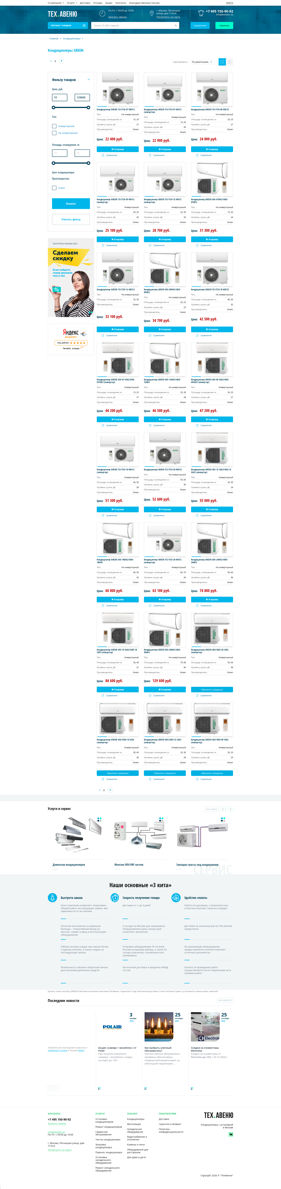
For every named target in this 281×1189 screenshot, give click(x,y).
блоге (81, 1050)
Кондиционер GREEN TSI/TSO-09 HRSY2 (210, 109)
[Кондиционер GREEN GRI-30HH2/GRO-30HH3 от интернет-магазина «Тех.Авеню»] (165, 630)
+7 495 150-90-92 (219, 11)
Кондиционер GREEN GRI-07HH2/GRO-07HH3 (209, 201)
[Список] (229, 62)
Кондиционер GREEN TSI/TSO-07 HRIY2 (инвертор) (162, 111)
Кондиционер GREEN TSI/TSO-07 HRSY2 (116, 109)
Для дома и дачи (136, 1157)
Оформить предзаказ (212, 689)
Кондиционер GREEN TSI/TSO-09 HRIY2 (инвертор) (115, 201)
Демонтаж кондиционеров (69, 865)
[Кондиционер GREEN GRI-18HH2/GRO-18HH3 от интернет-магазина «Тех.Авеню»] (118, 540)
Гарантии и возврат (170, 1124)
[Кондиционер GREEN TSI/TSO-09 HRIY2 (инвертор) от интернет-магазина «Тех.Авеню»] (118, 179)
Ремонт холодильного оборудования (107, 1169)
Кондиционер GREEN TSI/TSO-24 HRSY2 (163, 469)
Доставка (164, 1119)
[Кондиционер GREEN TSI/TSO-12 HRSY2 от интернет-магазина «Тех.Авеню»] (118, 269)
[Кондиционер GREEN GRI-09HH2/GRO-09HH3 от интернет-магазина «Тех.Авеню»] (165, 269)
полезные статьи (57, 1050)
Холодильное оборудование (135, 1130)
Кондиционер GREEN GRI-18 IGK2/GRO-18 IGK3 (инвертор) (117, 651)
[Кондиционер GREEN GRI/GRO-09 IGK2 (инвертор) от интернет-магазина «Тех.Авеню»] (212, 720)
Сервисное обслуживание (103, 1133)
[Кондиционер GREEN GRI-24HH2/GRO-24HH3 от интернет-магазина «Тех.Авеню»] (212, 540)
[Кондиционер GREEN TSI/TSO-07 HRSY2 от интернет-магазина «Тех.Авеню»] (118, 89)
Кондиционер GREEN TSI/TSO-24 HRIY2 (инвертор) (162, 561)
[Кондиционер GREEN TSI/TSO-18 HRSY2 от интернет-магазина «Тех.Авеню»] (212, 269)
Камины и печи (136, 1144)
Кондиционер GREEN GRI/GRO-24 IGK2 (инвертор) (209, 651)
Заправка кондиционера (103, 1146)
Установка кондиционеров (104, 1120)
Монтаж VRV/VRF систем (128, 865)
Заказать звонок (57, 1123)
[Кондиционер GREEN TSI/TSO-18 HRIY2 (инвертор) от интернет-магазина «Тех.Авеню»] (118, 449)
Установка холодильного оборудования (103, 1160)
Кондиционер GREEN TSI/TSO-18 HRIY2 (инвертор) (115, 471)
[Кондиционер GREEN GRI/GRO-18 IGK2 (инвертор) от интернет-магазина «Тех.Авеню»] (118, 720)
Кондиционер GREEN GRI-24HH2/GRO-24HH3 (209, 561)
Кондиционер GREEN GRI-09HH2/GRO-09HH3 (162, 291)
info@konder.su (224, 14)
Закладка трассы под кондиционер (197, 865)
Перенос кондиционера (108, 1152)
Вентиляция (134, 1124)
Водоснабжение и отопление (137, 1138)
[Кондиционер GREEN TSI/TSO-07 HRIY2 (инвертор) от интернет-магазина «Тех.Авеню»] (165, 89)
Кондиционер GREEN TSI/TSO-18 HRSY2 (210, 289)
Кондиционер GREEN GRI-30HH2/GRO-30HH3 (162, 651)
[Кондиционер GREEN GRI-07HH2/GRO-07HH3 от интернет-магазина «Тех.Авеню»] (212, 179)
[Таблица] (222, 62)
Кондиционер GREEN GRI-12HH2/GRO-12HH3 (162, 381)
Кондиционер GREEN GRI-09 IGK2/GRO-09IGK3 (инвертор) (210, 381)
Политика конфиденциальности (171, 1130)
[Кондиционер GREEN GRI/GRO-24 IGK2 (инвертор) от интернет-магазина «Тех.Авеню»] (212, 630)
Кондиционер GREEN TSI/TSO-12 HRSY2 (116, 289)
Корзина (224, 25)
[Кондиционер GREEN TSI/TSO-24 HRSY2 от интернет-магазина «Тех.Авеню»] (165, 449)
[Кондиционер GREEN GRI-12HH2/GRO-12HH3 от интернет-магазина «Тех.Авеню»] (165, 359)
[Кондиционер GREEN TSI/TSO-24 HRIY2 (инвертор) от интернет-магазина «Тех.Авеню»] (165, 540)
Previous (223, 809)
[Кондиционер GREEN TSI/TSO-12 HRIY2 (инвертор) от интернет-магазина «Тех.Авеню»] (165, 179)
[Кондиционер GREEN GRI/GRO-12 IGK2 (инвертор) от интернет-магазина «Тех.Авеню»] (165, 720)
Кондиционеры (135, 1119)
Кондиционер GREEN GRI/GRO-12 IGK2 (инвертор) (162, 741)
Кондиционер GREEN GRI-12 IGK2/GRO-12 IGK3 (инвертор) (211, 471)
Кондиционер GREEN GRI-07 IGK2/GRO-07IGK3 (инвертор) (116, 381)
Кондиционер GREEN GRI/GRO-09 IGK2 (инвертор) (209, 741)
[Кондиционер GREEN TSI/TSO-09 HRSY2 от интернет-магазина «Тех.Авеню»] (212, 89)
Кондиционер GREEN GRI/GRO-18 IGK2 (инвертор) (115, 741)
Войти (229, 2)
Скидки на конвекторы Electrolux (205, 1049)
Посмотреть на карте (168, 17)
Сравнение (200, 25)
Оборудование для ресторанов (137, 1151)
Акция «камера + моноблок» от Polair (117, 1049)
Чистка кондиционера (107, 1139)
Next (230, 809)
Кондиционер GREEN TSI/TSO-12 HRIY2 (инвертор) (162, 201)
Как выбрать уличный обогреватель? (158, 1049)
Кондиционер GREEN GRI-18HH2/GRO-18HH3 (115, 561)
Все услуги (211, 809)
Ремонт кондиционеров (108, 1126)
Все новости (225, 1000)
